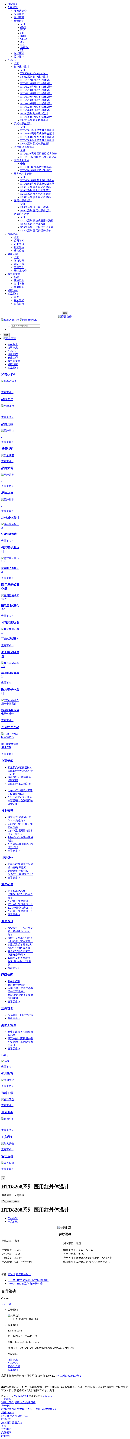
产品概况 (13, 1218)
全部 (22, 24)
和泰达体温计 (23, 1274)
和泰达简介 (8, 374)
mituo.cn (47, 1396)
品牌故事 (7, 493)
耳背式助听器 (10, 622)
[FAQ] (5, 1061)
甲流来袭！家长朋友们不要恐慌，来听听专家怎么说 (20, 1042)
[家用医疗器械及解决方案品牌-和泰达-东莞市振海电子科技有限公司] (19, 320)
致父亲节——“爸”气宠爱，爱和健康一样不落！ (20, 931)
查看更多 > (7, 392)
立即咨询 (6, 1303)
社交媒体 (7, 857)
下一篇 (26, 1283)
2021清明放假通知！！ (20, 907)
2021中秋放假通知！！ (20, 904)
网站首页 (13, 4)
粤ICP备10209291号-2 (69, 1375)
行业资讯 (7, 810)
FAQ (4, 1055)
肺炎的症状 (14, 981)
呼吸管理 (7, 974)
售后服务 (7, 1112)
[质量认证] (7, 455)
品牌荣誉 (7, 468)
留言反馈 (7, 1156)
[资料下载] (7, 1099)
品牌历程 (7, 424)
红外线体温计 (10, 517)
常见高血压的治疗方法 (20, 1015)
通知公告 (7, 884)
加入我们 (7, 1137)
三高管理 (7, 1008)
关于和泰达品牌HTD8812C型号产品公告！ (20, 894)
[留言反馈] (7, 1163)
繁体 (65, 313)
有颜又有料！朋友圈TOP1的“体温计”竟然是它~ (19, 961)
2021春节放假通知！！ (20, 911)
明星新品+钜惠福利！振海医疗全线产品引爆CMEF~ (20, 770)
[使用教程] (7, 1080)
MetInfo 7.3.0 (21, 1396)
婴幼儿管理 (8, 1025)
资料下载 (7, 1093)
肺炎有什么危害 (16, 984)
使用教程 (7, 1073)
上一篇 (28, 1280)
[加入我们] (7, 1143)
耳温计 (11, 1274)
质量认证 (7, 448)
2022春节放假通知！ (19, 901)
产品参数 (13, 1221)
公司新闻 (7, 761)
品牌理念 (7, 399)
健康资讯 (7, 921)
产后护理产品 (10, 727)
